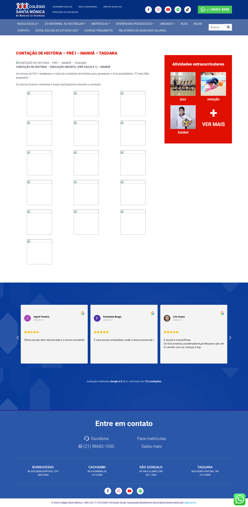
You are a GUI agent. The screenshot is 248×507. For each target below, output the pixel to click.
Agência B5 (190, 502)
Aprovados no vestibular (65, 12)
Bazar (198, 23)
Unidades (166, 23)
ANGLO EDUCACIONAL (87, 7)
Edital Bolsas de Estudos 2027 (56, 30)
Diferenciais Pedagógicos (134, 23)
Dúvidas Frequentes (99, 30)
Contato (23, 30)
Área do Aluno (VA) (112, 7)
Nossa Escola (27, 23)
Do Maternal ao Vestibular (64, 23)
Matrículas (100, 23)
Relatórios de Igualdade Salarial (143, 30)
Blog (184, 23)
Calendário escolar (62, 7)
